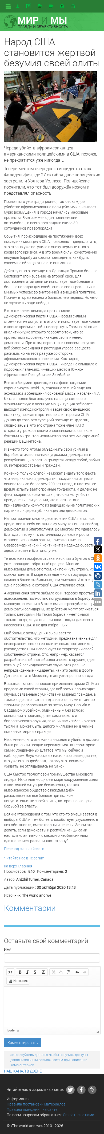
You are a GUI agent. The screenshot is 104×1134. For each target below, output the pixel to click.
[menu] (8, 6)
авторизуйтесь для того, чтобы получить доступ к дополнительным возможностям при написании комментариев (49, 1059)
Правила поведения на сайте (32, 1109)
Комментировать (22, 1042)
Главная (25, 865)
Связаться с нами (78, 1114)
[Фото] (62, 6)
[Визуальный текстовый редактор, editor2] (52, 1007)
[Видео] (51, 6)
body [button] (11, 1030)
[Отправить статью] (28, 6)
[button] (10, 972)
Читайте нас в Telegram (24, 857)
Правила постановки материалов (36, 1104)
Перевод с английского (24, 848)
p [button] (18, 1030)
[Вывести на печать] (40, 6)
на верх (10, 865)
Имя (7, 949)
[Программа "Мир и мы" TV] (72, 6)
